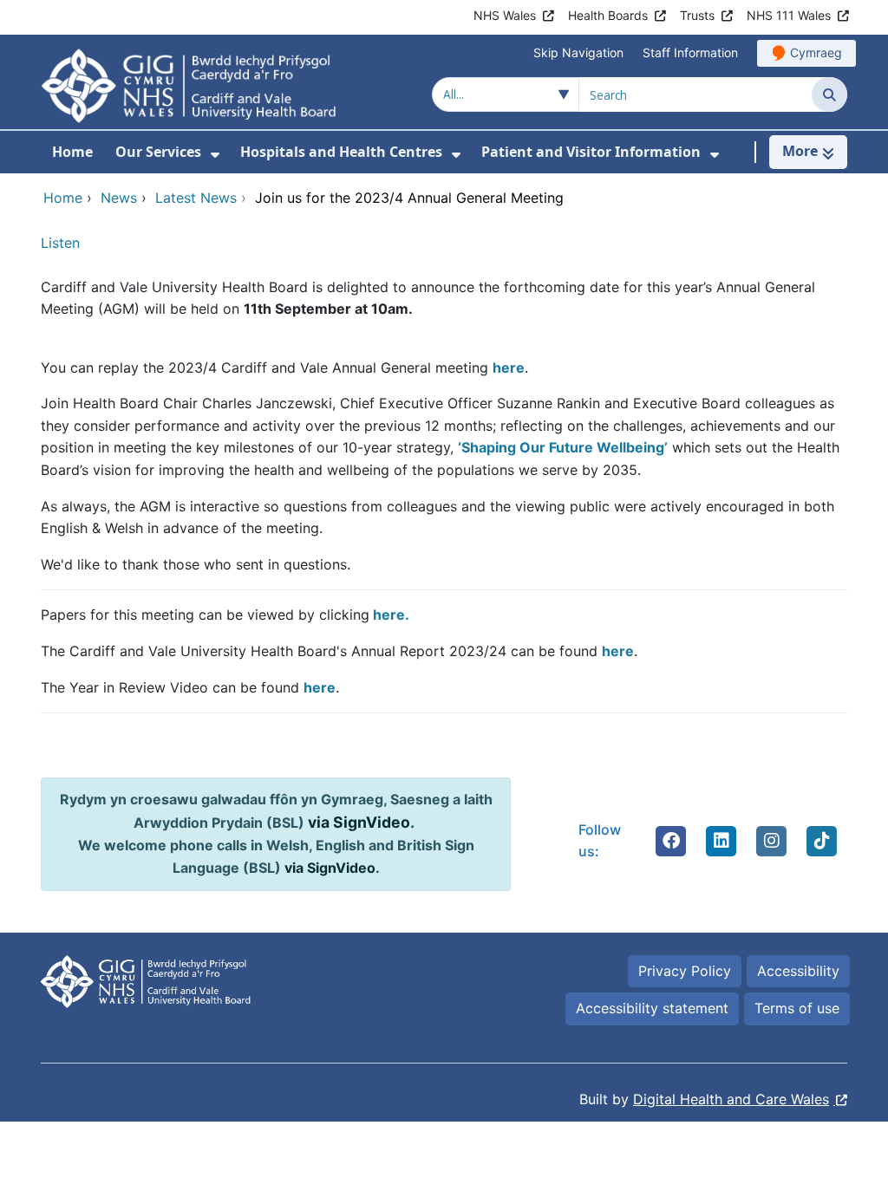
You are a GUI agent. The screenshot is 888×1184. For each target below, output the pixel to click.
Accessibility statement (652, 1008)
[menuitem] (215, 155)
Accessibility (798, 970)
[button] (671, 840)
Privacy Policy (684, 970)
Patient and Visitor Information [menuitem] (591, 151)
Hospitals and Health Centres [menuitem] (341, 151)
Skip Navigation (578, 52)
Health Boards (608, 15)
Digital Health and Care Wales (731, 1099)
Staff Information (690, 52)
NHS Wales (504, 15)
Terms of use (796, 1008)
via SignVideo (359, 822)
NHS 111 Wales (789, 15)
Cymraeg (816, 52)
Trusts (697, 15)
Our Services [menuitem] (158, 151)
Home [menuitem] (72, 151)
